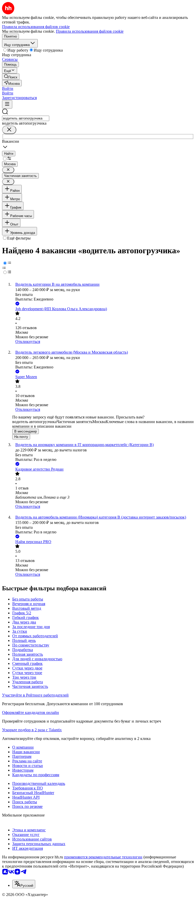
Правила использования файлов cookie (90, 31)
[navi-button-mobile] (7, 104)
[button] (7, 88)
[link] (10, 77)
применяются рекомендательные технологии (103, 857)
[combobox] (25, 118)
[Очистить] (9, 130)
